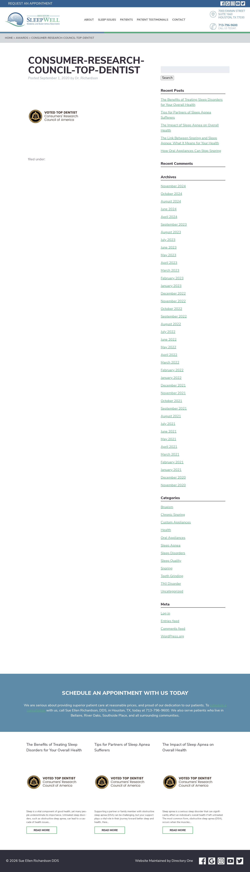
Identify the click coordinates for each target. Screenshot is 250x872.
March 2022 (170, 362)
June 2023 (169, 247)
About (89, 20)
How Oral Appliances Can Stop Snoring (191, 151)
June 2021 (169, 431)
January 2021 (171, 470)
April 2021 (169, 447)
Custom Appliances (176, 522)
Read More (42, 830)
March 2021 (170, 454)
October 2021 (171, 401)
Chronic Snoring (173, 515)
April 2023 (169, 263)
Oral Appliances (173, 538)
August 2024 (171, 201)
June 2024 (169, 209)
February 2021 (172, 462)
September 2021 (174, 408)
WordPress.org (172, 636)
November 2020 (173, 485)
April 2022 (169, 355)
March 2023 (170, 270)
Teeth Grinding (172, 576)
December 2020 (173, 477)
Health (166, 530)
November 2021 (173, 393)
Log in (165, 613)
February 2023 (172, 278)
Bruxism (167, 507)
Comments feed (173, 629)
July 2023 (168, 240)
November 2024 (173, 186)
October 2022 (171, 309)
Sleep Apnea (170, 545)
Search (167, 78)
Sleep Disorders (173, 553)
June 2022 (169, 339)
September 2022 (174, 316)
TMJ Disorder (171, 584)
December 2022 (173, 293)
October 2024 (171, 194)
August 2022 (171, 324)
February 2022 (172, 370)
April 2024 (169, 217)
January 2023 (171, 286)
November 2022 (173, 301)
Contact (178, 20)
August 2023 (171, 232)
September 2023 (174, 224)
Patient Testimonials (152, 20)
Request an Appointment (30, 3)
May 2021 (168, 439)
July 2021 (168, 424)
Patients (126, 20)
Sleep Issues (107, 20)
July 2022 (168, 332)
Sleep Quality (171, 561)
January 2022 (171, 378)
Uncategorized (172, 591)
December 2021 (173, 385)
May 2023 (168, 255)
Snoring (166, 568)
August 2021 (171, 416)
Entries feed (170, 621)
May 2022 (168, 347)
